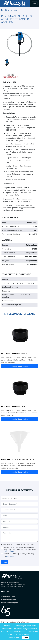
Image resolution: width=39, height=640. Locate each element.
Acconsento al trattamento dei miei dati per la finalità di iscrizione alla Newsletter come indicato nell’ (20, 554)
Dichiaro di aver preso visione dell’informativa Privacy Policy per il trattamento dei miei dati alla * (20, 549)
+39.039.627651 (9, 596)
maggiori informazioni (19, 366)
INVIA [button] (4, 562)
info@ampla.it (12, 602)
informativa (10, 556)
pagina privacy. (9, 551)
